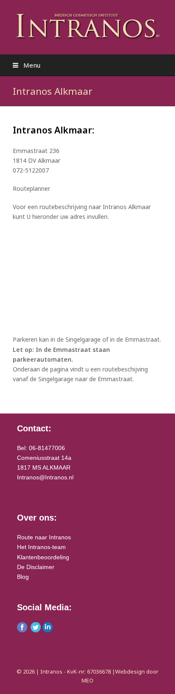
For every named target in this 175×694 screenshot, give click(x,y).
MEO (87, 680)
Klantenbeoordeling (43, 557)
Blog (23, 576)
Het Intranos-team (41, 547)
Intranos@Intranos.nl (45, 477)
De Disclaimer (35, 567)
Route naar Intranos (44, 537)
